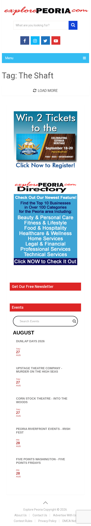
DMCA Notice (71, 521)
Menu (9, 58)
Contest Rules (23, 521)
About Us (20, 515)
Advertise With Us (65, 515)
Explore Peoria (33, 509)
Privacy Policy (47, 521)
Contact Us (40, 515)
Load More (48, 90)
